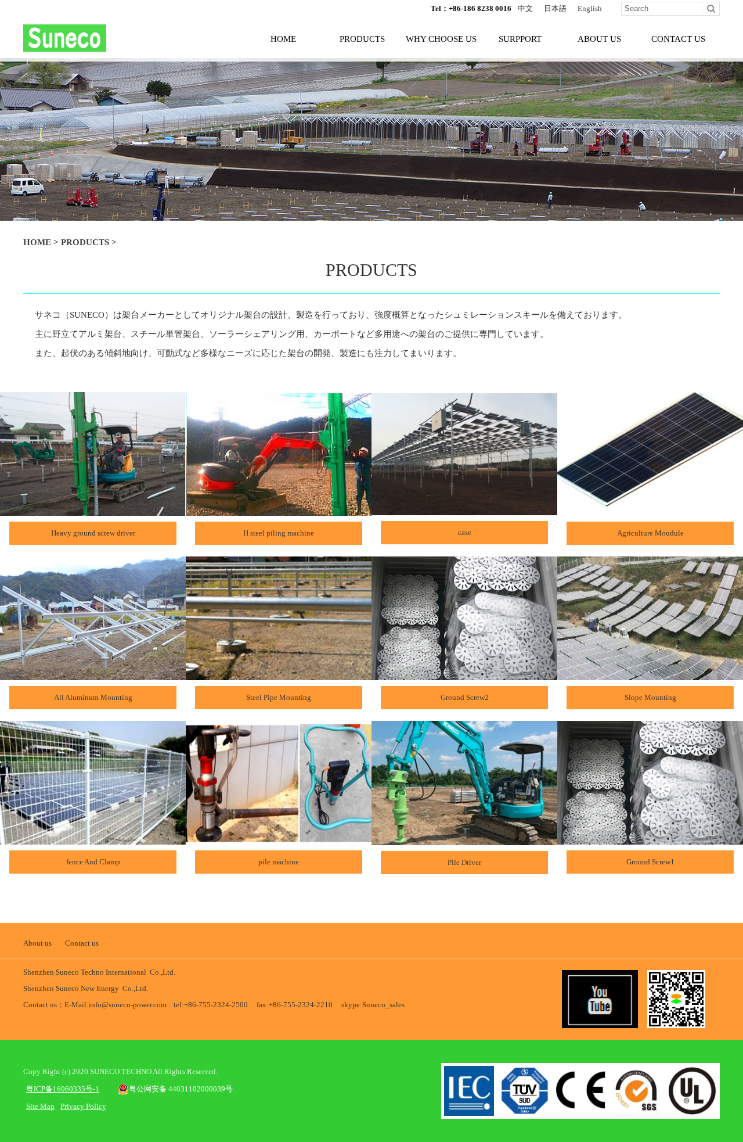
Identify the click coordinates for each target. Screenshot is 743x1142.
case (464, 532)
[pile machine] (279, 839)
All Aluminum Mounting (93, 697)
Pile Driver (464, 862)
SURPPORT (520, 39)
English (590, 8)
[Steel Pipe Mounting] (279, 675)
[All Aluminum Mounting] (93, 675)
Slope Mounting (650, 697)
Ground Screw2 (465, 697)
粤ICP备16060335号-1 (62, 1088)
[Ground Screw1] (650, 839)
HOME (283, 39)
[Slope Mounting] (650, 675)
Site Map (40, 1106)
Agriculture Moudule (650, 533)
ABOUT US (599, 39)
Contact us (82, 943)
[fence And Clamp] (93, 839)
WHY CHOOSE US (441, 39)
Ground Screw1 (650, 861)
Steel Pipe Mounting (278, 697)
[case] (464, 510)
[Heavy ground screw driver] (93, 511)
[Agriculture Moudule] (650, 511)
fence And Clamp (93, 861)
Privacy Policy (83, 1106)
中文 (525, 8)
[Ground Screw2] (464, 675)
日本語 (555, 8)
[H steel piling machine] (279, 511)
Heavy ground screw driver (93, 533)
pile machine (278, 861)
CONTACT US (678, 39)
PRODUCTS (362, 39)
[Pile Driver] (464, 840)
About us (37, 943)
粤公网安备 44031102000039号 (181, 1088)
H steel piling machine (278, 533)
